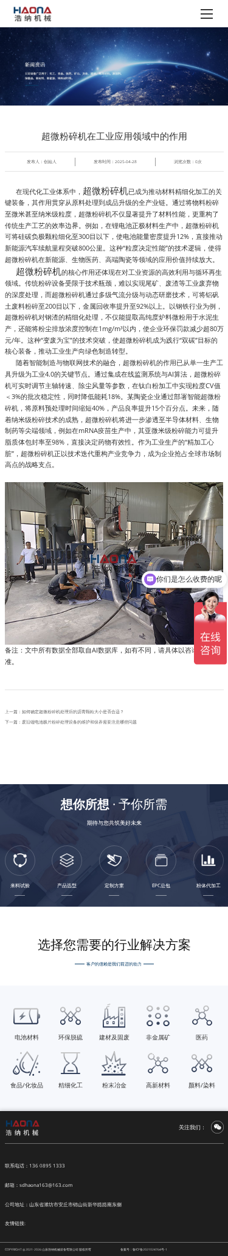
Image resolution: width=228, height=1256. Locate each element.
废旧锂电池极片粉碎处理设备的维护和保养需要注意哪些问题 (79, 722)
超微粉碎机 (105, 190)
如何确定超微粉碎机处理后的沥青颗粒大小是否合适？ (73, 711)
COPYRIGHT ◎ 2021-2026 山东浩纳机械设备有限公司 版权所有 (48, 1249)
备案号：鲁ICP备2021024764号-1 (143, 1249)
